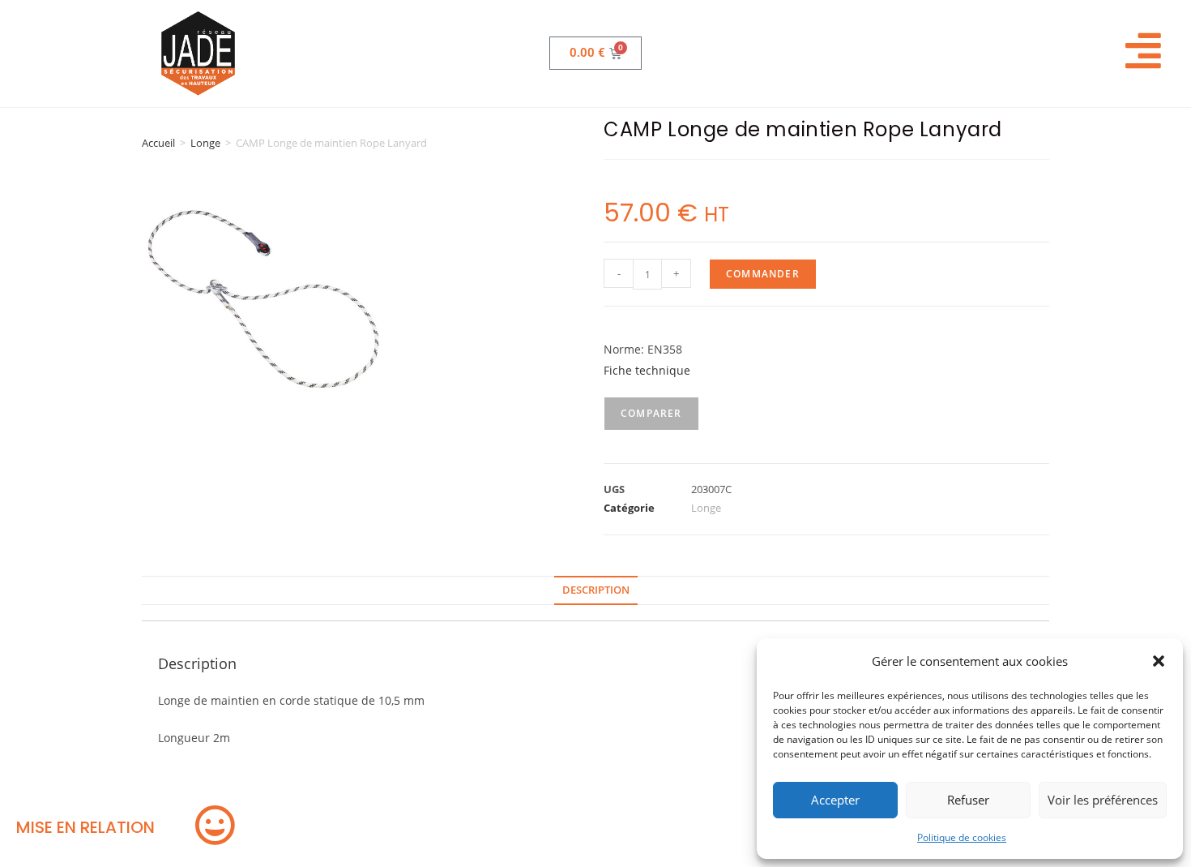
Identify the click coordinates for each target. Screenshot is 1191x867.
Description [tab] (596, 590)
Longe (205, 142)
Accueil (158, 142)
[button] (1158, 661)
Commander (763, 274)
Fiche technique (647, 370)
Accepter (835, 800)
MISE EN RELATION (85, 827)
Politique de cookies (961, 837)
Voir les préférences (1103, 800)
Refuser (968, 800)
